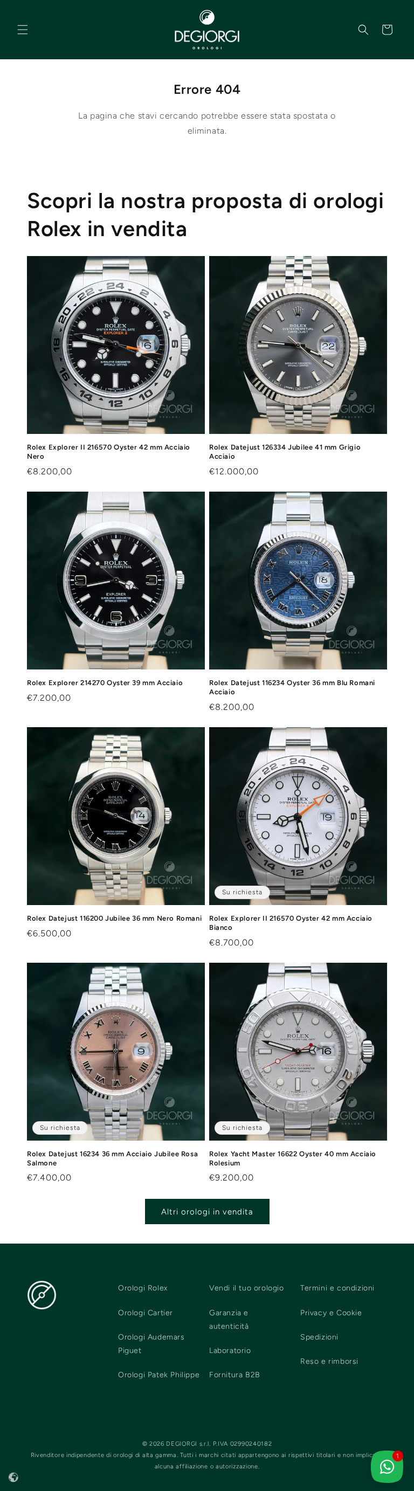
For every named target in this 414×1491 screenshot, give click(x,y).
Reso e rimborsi (329, 1361)
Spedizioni (319, 1337)
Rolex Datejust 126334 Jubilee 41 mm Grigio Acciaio (285, 451)
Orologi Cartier (145, 1312)
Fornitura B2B (234, 1374)
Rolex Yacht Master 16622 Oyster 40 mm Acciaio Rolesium (292, 1158)
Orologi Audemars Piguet (151, 1344)
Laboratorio (230, 1350)
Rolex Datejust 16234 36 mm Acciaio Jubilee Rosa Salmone (112, 1158)
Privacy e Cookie (331, 1312)
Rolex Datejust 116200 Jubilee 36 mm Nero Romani (114, 918)
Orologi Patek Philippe (158, 1374)
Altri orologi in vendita (207, 1212)
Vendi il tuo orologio (246, 1288)
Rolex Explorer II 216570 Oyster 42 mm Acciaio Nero (108, 451)
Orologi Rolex (143, 1288)
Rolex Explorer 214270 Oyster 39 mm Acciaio (105, 683)
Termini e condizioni (337, 1288)
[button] (22, 30)
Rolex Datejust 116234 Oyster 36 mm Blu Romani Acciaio (292, 687)
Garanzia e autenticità (229, 1319)
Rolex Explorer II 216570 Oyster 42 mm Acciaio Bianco (290, 922)
